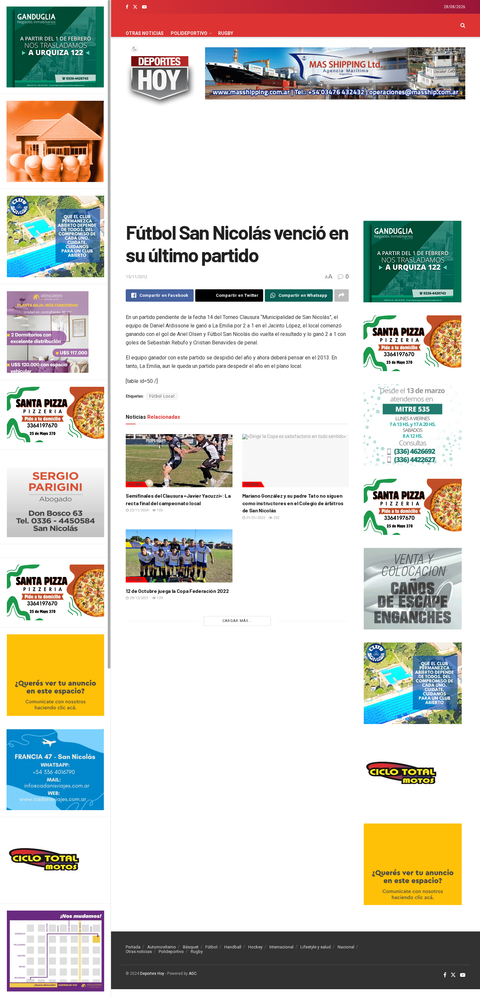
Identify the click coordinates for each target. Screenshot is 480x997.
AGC (193, 973)
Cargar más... (237, 621)
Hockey (255, 946)
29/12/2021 (139, 598)
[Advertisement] (295, 165)
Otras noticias (145, 33)
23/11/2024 (139, 510)
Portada (133, 946)
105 (159, 510)
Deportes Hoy (152, 973)
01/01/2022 (255, 518)
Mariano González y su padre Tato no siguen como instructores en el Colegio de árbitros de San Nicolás (293, 502)
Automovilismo (161, 946)
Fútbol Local (162, 396)
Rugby (225, 33)
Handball (232, 946)
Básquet (191, 946)
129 (159, 598)
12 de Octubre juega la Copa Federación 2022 (177, 591)
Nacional (346, 946)
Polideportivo (189, 33)
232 (275, 518)
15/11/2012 (136, 276)
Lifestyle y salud (315, 946)
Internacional (281, 946)
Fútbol (135, 484)
